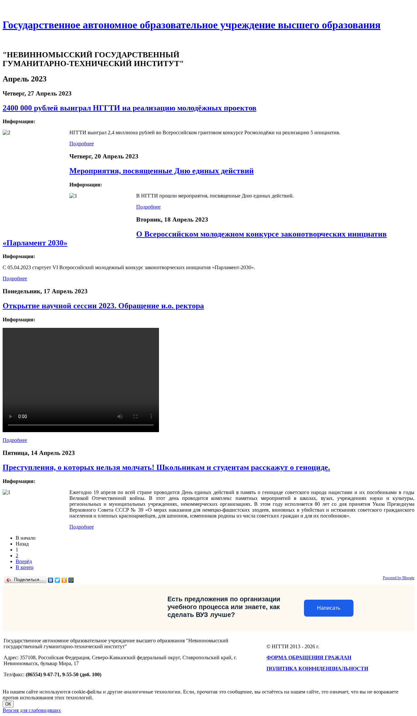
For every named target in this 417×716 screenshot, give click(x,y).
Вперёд (24, 561)
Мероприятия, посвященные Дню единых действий (161, 171)
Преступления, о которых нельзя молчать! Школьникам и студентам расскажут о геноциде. (166, 467)
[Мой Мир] (71, 580)
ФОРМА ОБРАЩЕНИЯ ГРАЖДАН (308, 657)
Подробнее (81, 143)
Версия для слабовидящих (32, 710)
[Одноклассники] (64, 580)
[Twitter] (57, 580)
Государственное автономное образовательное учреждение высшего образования (192, 25)
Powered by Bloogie (398, 578)
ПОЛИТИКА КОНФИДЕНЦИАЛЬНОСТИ (317, 668)
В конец (25, 567)
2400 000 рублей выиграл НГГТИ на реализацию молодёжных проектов (129, 108)
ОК (8, 704)
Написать (328, 608)
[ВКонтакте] (50, 580)
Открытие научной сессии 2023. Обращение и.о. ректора (103, 305)
